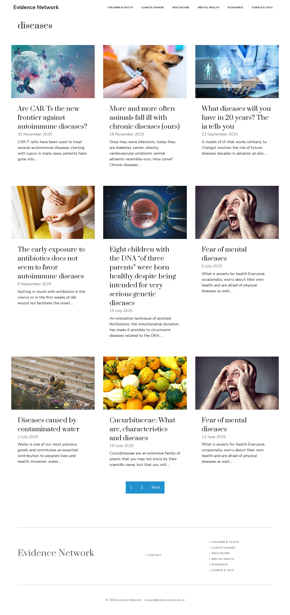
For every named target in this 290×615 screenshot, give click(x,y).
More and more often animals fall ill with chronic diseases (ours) (145, 117)
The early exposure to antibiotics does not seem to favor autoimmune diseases (51, 263)
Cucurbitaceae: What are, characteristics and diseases (142, 429)
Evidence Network (36, 7)
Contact (155, 555)
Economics (235, 7)
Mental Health (208, 7)
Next (156, 487)
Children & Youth (120, 7)
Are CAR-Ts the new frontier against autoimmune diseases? (52, 117)
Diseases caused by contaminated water (49, 425)
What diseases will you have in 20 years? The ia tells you (236, 117)
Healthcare (180, 7)
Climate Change (152, 7)
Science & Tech (262, 7)
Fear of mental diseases (224, 254)
